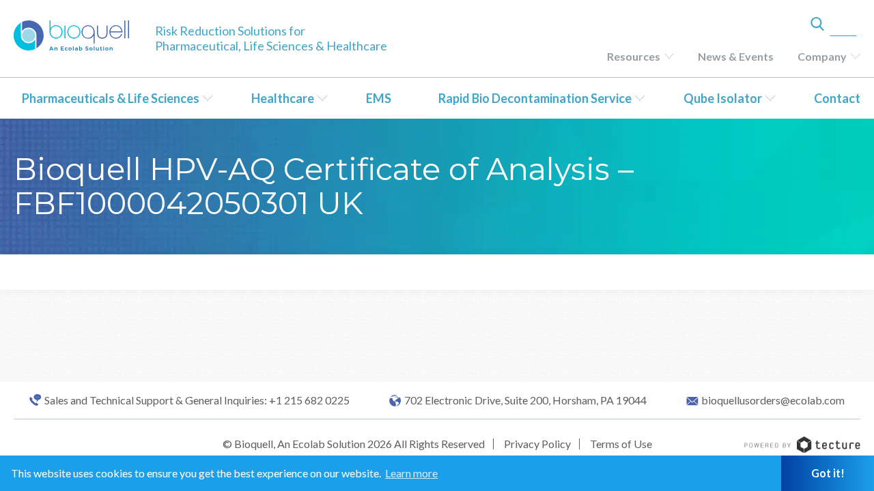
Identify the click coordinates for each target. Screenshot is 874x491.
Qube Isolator (722, 98)
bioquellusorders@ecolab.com (773, 400)
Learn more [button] (411, 472)
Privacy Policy (537, 443)
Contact (837, 98)
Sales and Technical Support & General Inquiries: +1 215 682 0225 (197, 400)
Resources (633, 56)
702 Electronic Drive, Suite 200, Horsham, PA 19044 (525, 400)
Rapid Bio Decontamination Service (535, 98)
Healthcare (282, 98)
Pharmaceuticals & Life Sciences (110, 98)
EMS (378, 98)
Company (822, 56)
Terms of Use (621, 443)
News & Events (736, 56)
